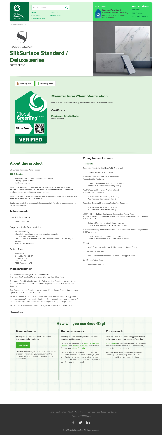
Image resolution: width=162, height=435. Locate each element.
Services (135, 10)
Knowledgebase (38, 18)
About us (54, 12)
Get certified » (140, 6)
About (70, 412)
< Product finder (16, 312)
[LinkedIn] (88, 422)
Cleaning (64, 346)
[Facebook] (73, 422)
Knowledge (101, 412)
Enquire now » (108, 17)
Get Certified (23, 345)
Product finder (80, 412)
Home (33, 12)
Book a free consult (140, 17)
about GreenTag (78, 348)
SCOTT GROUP (17, 65)
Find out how (111, 343)
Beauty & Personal (91, 343)
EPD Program (137, 13)
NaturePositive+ (111, 10)
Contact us (35, 15)
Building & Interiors (80, 346)
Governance (55, 15)
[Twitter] (80, 422)
